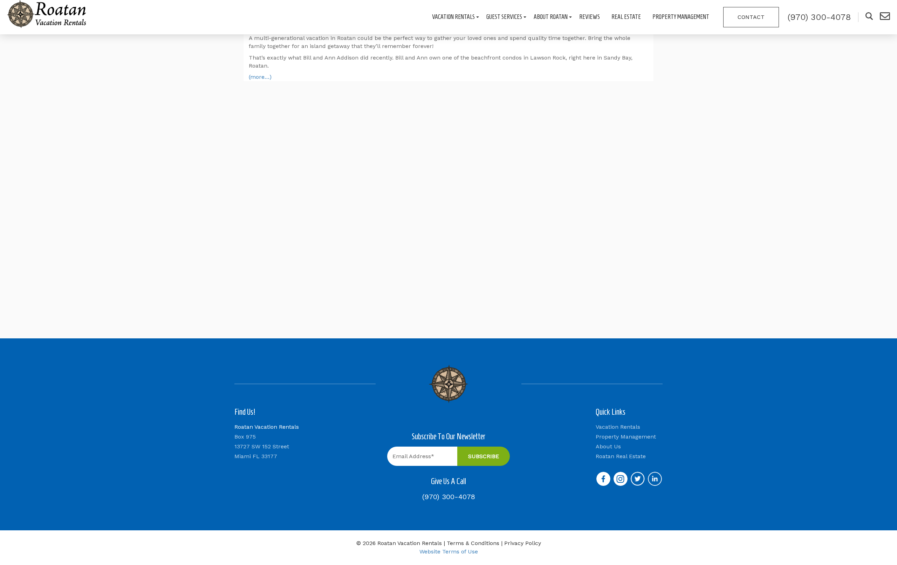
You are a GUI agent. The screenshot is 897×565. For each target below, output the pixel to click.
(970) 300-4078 (448, 496)
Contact (751, 17)
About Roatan (551, 16)
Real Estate (626, 16)
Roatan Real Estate (621, 456)
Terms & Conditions (473, 543)
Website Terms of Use (448, 551)
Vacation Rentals (453, 16)
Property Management (680, 16)
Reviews (589, 16)
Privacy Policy (522, 543)
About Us (608, 446)
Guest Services (504, 16)
